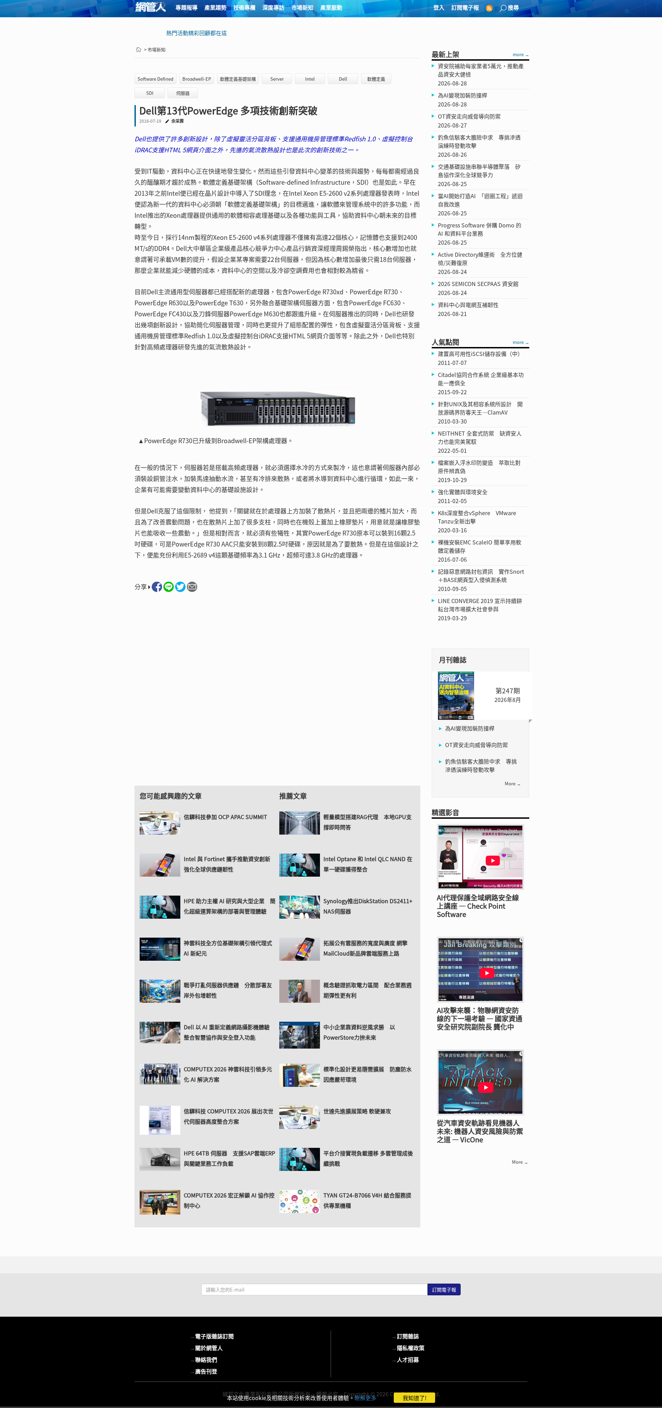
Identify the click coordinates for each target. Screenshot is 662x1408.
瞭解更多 (365, 1398)
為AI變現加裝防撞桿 (469, 728)
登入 (438, 7)
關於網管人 (206, 1348)
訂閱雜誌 (405, 1336)
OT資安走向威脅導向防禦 (476, 745)
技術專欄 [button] (244, 7)
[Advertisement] (277, 695)
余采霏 (177, 121)
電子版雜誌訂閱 (212, 1336)
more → (521, 54)
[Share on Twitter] (180, 587)
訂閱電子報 (465, 7)
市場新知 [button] (302, 7)
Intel (310, 78)
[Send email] (192, 587)
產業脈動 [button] (331, 7)
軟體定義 (376, 78)
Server (277, 78)
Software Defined (155, 78)
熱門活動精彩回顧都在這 (196, 33)
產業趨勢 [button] (215, 7)
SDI (149, 93)
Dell (343, 78)
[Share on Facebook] (157, 587)
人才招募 (405, 1359)
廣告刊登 (203, 1371)
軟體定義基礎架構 (238, 78)
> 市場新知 (155, 49)
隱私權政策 (407, 1348)
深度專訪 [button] (273, 7)
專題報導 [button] (186, 7)
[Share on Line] (168, 587)
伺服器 (183, 93)
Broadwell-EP (196, 78)
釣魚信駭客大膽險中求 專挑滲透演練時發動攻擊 (481, 765)
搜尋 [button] (513, 7)
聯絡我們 (203, 1359)
